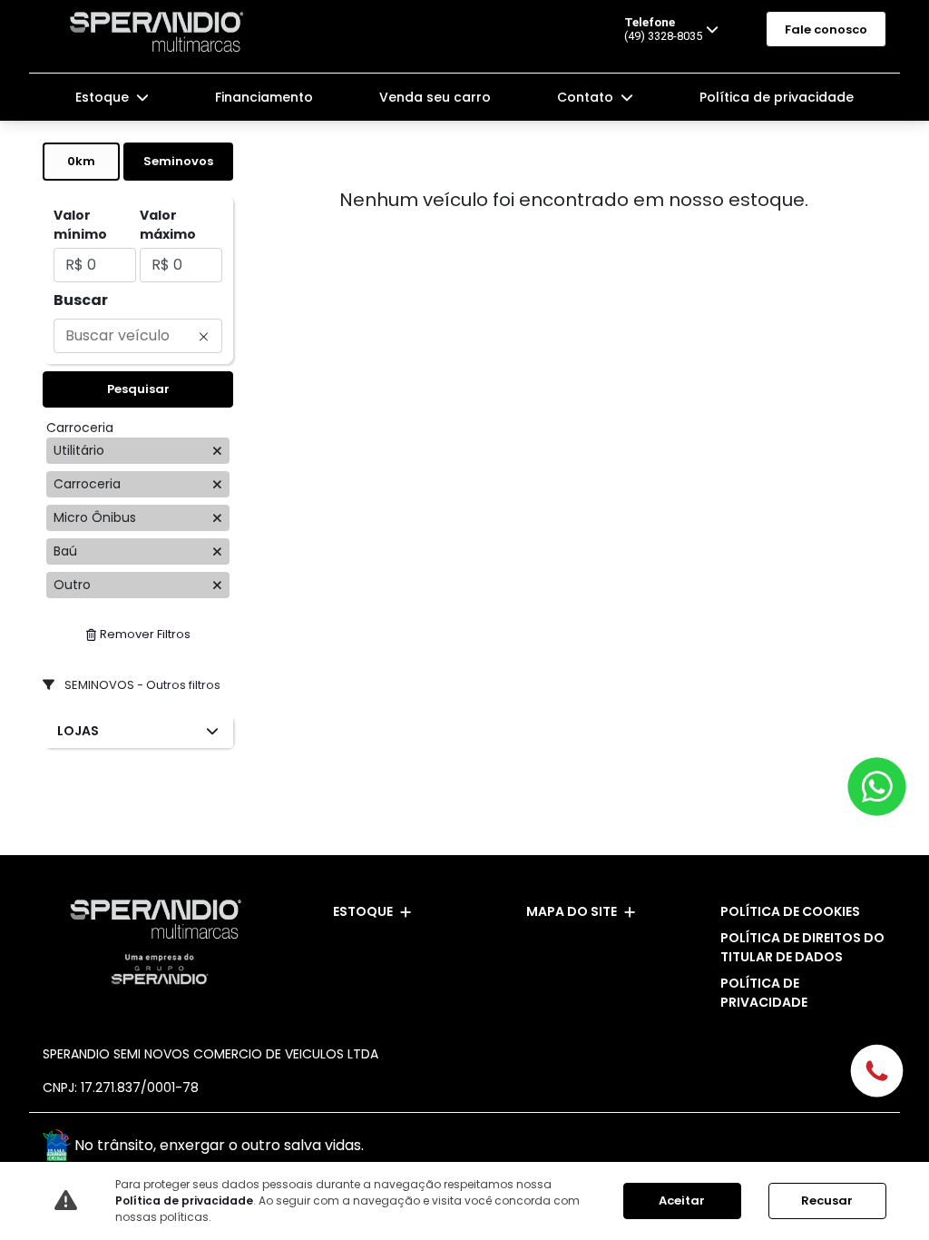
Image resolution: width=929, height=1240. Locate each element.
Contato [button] (587, 97)
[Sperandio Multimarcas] (161, 32)
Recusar (827, 1200)
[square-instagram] (866, 1147)
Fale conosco (826, 29)
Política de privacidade (776, 97)
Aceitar (682, 1200)
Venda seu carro (435, 97)
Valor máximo (168, 224)
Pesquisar (138, 389)
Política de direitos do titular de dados (802, 947)
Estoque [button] (103, 97)
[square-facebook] (825, 1147)
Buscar (81, 300)
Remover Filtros (145, 634)
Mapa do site (571, 911)
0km (81, 161)
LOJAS (78, 731)
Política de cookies (790, 911)
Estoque (363, 911)
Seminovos (178, 161)
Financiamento (264, 97)
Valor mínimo (80, 224)
